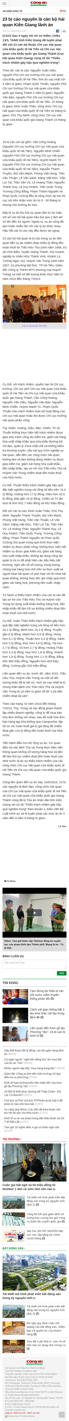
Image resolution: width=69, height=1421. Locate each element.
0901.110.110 (33, 1413)
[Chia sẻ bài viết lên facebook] (57, 31)
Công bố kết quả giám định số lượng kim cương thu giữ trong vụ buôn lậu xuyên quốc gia (46, 1218)
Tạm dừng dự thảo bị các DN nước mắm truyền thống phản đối (47, 994)
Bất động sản (13, 1248)
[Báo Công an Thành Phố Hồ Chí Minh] (38, 3)
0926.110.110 (19, 1413)
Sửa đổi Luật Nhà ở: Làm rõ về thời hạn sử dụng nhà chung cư (46, 1343)
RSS (64, 11)
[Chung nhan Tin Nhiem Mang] (20, 1416)
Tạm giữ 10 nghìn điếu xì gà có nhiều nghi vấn (31, 1127)
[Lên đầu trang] (62, 1415)
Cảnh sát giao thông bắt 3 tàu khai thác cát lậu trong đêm (47, 1013)
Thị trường (11, 1139)
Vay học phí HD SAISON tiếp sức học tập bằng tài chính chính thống (45, 1234)
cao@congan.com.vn (20, 1404)
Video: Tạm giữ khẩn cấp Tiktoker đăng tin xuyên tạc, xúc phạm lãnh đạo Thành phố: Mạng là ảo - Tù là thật (33, 944)
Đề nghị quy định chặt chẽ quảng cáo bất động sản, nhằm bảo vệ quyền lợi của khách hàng (46, 1329)
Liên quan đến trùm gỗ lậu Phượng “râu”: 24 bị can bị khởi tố (47, 1032)
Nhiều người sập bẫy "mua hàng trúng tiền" (30, 1068)
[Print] (64, 31)
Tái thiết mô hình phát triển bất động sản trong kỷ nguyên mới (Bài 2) (46, 1201)
